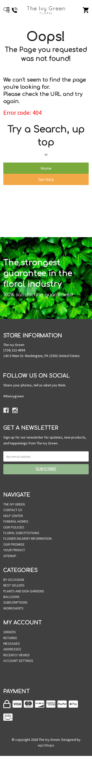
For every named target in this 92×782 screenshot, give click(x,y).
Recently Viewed (16, 655)
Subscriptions (15, 602)
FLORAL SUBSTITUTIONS (21, 533)
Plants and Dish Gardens (23, 591)
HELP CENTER (13, 515)
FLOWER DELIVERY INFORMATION (27, 538)
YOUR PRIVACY (14, 550)
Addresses (12, 649)
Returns (10, 638)
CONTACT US (12, 510)
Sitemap (9, 556)
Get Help (46, 179)
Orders (9, 632)
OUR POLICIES (13, 527)
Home (46, 168)
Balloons (11, 596)
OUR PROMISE (14, 544)
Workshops (13, 608)
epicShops (46, 745)
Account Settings (18, 660)
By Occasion (13, 579)
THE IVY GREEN (14, 504)
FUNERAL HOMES (15, 521)
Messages (11, 643)
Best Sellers (14, 585)
